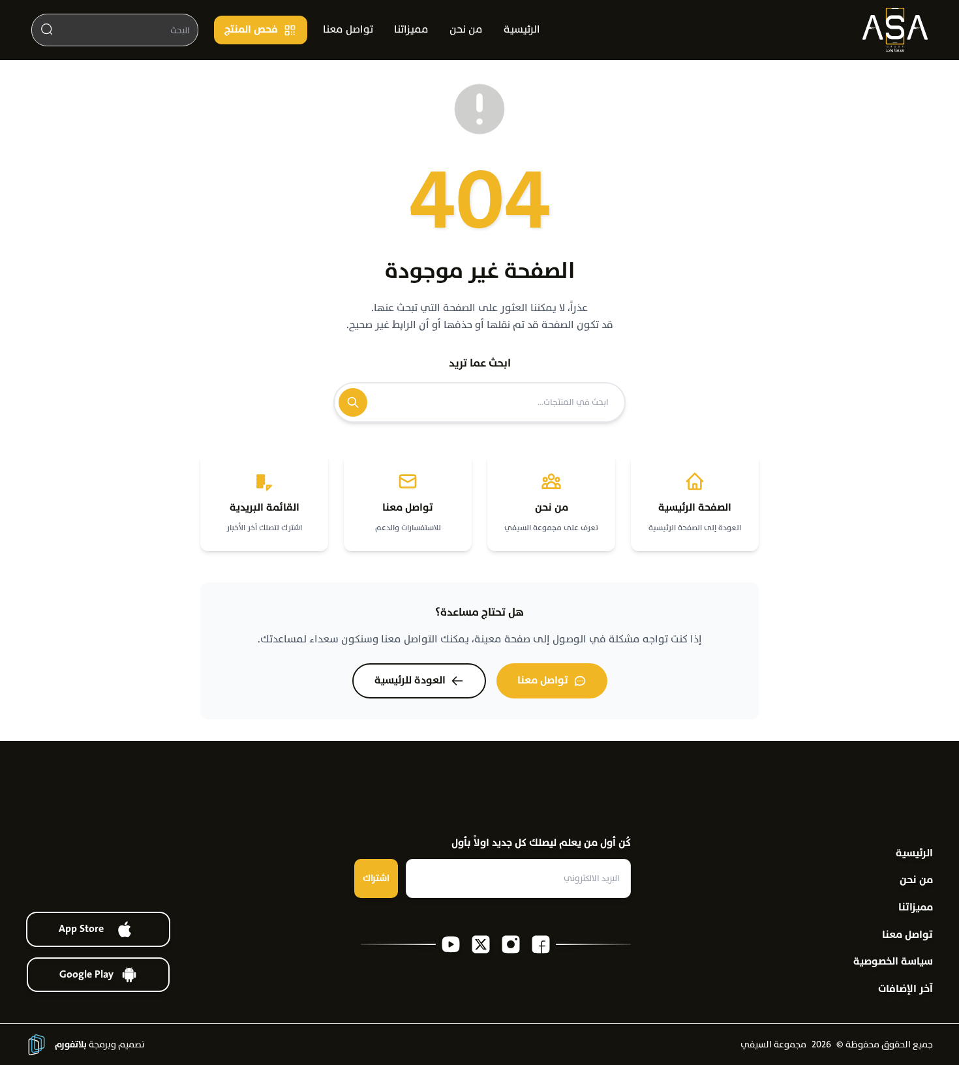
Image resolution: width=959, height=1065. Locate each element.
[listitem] (541, 944)
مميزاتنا (411, 30)
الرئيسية (522, 30)
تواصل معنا (348, 30)
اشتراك (376, 878)
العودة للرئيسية (410, 680)
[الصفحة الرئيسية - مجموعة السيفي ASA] (895, 30)
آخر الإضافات (905, 989)
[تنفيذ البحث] (47, 29)
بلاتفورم (71, 1044)
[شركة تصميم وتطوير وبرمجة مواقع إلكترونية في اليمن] (36, 1044)
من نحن (466, 30)
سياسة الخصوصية (893, 961)
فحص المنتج (251, 29)
